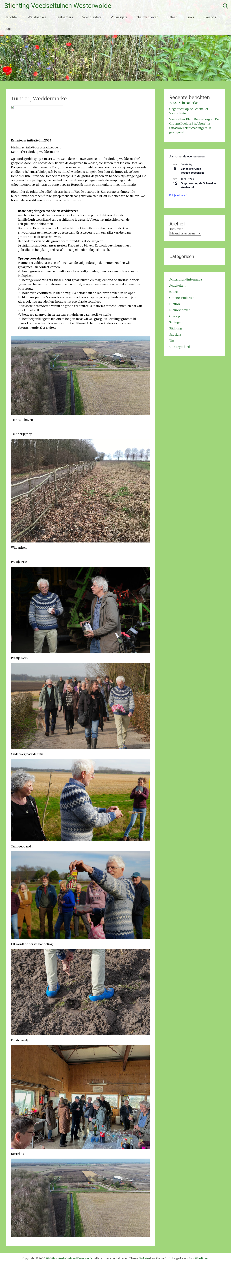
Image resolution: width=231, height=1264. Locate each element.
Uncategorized (179, 347)
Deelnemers (64, 17)
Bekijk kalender (178, 195)
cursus (173, 291)
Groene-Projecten (182, 298)
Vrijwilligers (119, 17)
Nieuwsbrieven (147, 17)
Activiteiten (177, 285)
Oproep (174, 316)
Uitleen (172, 17)
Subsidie (175, 334)
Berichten (12, 17)
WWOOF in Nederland (185, 103)
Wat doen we (37, 17)
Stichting (175, 328)
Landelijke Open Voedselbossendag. (193, 171)
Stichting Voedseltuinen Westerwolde (58, 6)
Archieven (176, 229)
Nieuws (174, 304)
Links (190, 17)
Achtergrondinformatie (185, 279)
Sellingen (176, 322)
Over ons (209, 17)
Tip (171, 340)
